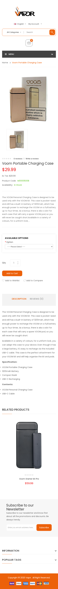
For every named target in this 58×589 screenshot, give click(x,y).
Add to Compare (34, 280)
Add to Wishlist (12, 280)
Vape (28, 577)
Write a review (32, 158)
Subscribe (44, 527)
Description (19, 298)
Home (5, 62)
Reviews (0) (37, 298)
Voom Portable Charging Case (27, 62)
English (20, 24)
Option (9, 242)
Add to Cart (12, 273)
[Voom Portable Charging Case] (16, 139)
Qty (4, 262)
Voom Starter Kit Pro (29, 478)
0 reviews (18, 158)
